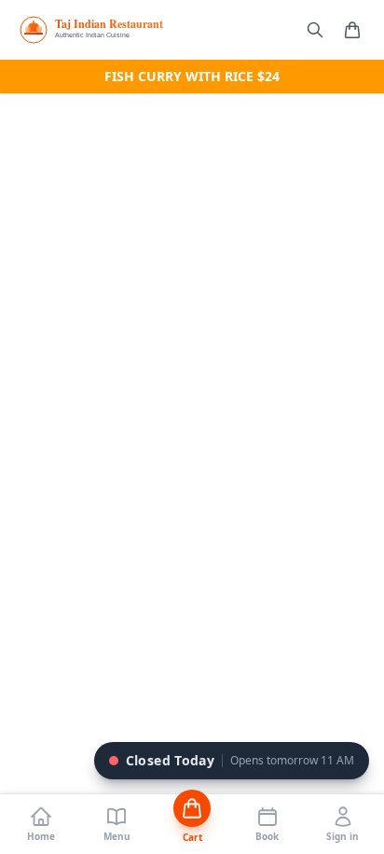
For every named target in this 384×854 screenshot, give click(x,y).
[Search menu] (315, 30)
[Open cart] (352, 30)
